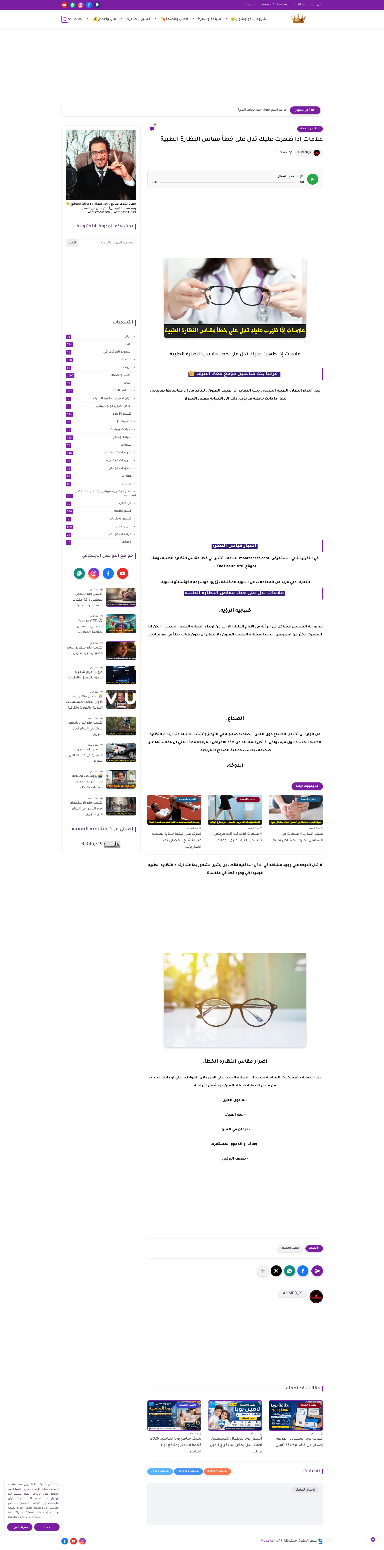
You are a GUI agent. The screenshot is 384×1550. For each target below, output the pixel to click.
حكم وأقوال (99, 422)
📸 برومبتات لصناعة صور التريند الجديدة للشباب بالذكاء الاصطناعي (87, 783)
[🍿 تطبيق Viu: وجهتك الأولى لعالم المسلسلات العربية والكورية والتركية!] (121, 699)
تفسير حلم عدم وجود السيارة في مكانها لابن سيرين (86, 755)
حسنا (47, 1527)
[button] (302, 1270)
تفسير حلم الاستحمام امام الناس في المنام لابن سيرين (86, 808)
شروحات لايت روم (99, 460)
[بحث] (64, 19)
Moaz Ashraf (270, 1541)
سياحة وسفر (99, 437)
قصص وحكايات (100, 519)
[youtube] (64, 5)
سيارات (99, 445)
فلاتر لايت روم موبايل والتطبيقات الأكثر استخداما (101, 494)
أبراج (99, 336)
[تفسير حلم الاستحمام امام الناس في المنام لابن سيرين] (121, 806)
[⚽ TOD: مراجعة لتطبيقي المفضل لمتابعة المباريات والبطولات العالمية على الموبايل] (121, 623)
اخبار (99, 344)
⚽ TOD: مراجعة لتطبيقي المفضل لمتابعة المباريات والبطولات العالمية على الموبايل (85, 627)
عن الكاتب (299, 4)
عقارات (99, 476)
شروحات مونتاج (99, 468)
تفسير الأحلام (99, 414)
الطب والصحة (310, 128)
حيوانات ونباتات (99, 429)
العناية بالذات (99, 391)
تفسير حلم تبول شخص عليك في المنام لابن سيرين (85, 728)
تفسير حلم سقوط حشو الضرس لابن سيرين (85, 650)
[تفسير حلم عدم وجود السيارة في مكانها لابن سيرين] (121, 752)
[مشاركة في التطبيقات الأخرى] (262, 1270)
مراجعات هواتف (99, 534)
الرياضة (99, 367)
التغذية (99, 360)
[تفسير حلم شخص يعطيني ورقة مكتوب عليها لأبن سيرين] (121, 597)
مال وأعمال (99, 527)
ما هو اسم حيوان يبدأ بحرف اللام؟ (262, 110)
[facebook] (89, 5)
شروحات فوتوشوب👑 (248, 19)
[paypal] (97, 5)
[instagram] (81, 5)
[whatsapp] (73, 5)
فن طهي (99, 503)
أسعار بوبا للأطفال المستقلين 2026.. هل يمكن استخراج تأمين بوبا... (236, 1445)
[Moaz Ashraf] (298, 19)
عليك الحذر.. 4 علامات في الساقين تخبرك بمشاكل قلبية (298, 837)
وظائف (99, 542)
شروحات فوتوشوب (99, 453)
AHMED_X (304, 152)
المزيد (79, 19)
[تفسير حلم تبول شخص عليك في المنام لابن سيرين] (121, 726)
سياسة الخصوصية (274, 4)
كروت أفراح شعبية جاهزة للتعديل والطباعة (85, 675)
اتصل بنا (251, 4)
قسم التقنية (99, 511)
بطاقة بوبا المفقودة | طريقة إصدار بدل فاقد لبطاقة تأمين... (297, 1442)
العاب (99, 383)
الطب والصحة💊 (174, 19)
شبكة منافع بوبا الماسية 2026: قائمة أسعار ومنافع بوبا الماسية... (175, 1445)
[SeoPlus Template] (320, 1541)
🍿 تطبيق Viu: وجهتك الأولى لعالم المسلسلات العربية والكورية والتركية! (84, 702)
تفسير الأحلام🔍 (138, 19)
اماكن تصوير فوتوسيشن (100, 406)
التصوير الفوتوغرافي (99, 352)
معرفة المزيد (20, 1527)
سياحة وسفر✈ (209, 19)
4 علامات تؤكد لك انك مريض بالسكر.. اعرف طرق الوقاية (238, 837)
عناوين (99, 484)
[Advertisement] (192, 68)
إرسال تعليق (305, 1490)
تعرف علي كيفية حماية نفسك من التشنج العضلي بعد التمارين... (176, 840)
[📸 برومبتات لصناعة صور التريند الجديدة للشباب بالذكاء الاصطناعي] (121, 779)
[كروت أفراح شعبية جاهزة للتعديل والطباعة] (121, 675)
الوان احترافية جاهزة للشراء (100, 398)
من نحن (316, 4)
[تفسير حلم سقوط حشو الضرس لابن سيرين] (121, 650)
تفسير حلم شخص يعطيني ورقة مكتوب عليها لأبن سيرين (87, 600)
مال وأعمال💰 (104, 19)
